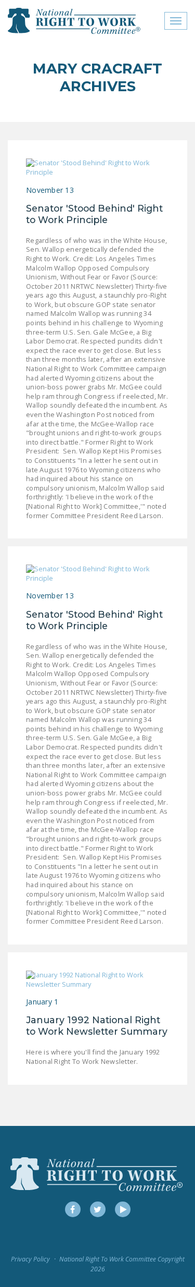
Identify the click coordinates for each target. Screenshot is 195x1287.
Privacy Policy (30, 1259)
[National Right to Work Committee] (74, 21)
